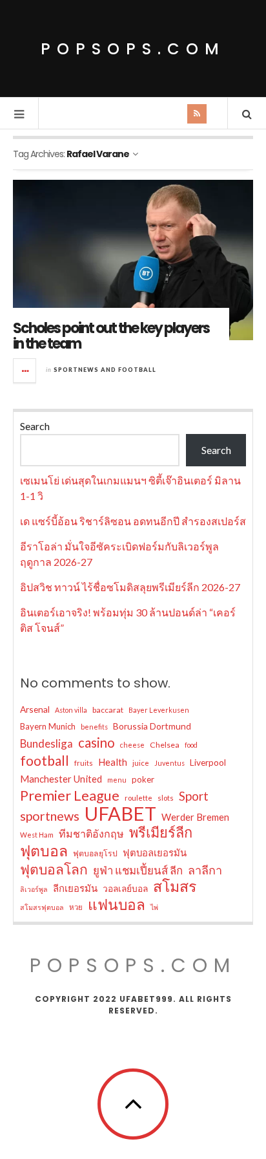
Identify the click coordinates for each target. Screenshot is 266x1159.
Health (112, 762)
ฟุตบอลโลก (54, 869)
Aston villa (71, 710)
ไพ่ (154, 907)
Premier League (69, 795)
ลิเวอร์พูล (34, 889)
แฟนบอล (116, 905)
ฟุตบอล (44, 850)
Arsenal (35, 709)
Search (35, 426)
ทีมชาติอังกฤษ (91, 833)
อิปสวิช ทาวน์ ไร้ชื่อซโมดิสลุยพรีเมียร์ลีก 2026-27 (130, 587)
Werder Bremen (195, 817)
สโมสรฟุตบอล (42, 907)
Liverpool (208, 762)
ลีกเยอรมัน (75, 888)
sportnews (49, 815)
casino (96, 742)
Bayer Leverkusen (158, 710)
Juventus (169, 763)
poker (143, 779)
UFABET (120, 813)
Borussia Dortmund (152, 725)
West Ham (37, 834)
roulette (138, 798)
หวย (76, 907)
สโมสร (174, 886)
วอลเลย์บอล (125, 888)
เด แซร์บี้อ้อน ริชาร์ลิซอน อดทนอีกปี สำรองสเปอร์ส (133, 521)
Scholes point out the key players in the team (111, 336)
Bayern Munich (48, 726)
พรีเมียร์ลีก (160, 832)
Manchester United (61, 779)
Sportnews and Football (105, 369)
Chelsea (164, 745)
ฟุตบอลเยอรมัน (155, 852)
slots (166, 798)
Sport (194, 795)
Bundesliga (46, 743)
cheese (132, 745)
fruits (83, 763)
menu (117, 779)
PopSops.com (133, 49)
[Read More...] (25, 370)
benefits (94, 726)
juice (140, 763)
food (191, 745)
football (44, 760)
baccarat (107, 710)
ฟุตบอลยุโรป (95, 853)
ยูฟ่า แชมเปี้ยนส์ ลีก (138, 870)
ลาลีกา (205, 870)
